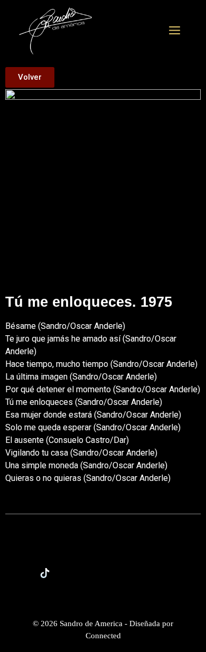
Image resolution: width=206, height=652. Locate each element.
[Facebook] (103, 573)
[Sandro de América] (55, 30)
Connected (103, 635)
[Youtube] (161, 573)
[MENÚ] (174, 31)
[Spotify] (132, 573)
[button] (29, 77)
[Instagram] (74, 573)
